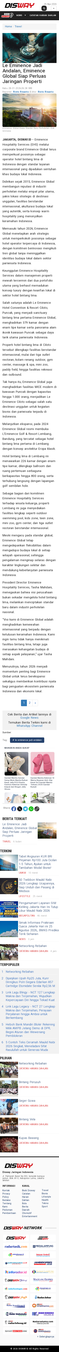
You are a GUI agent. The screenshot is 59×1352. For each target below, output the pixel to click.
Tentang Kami (6, 1205)
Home (8, 26)
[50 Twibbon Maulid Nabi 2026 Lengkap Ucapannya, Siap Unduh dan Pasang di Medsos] (9, 886)
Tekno (45, 1203)
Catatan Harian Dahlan (43, 15)
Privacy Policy (6, 1195)
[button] (29, 47)
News (19, 15)
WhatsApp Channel (29, 726)
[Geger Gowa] (9, 1107)
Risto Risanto (21, 92)
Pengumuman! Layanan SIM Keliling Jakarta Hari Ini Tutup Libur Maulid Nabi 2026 (38, 907)
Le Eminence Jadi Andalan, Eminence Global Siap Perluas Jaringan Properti (19, 830)
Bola (24, 1203)
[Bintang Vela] (9, 1126)
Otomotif (27, 1213)
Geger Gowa (27, 1101)
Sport (45, 1206)
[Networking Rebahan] (9, 952)
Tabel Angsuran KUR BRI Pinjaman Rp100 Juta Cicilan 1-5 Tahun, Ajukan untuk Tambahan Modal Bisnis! (38, 862)
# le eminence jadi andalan (27, 740)
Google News (29, 718)
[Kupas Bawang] (9, 1144)
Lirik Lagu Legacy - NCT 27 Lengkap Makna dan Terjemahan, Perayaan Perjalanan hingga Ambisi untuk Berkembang (28, 1012)
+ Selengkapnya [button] (45, 1336)
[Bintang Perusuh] (9, 1088)
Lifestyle (46, 1197)
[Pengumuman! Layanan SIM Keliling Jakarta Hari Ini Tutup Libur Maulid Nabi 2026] (9, 909)
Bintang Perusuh (30, 1082)
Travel (18, 26)
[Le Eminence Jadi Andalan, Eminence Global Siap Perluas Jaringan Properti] (47, 830)
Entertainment (29, 1216)
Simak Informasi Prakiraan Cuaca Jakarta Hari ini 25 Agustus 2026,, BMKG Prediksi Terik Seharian (39, 928)
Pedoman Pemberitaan (9, 1211)
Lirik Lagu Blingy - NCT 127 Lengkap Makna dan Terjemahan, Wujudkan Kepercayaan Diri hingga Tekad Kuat (28, 996)
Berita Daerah (26, 1208)
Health (45, 1200)
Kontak (6, 1190)
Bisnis (45, 1193)
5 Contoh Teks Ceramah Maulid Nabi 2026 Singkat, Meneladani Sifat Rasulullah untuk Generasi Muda (28, 1046)
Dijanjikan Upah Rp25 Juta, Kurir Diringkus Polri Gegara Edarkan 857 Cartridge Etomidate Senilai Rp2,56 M (28, 982)
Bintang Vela (27, 1119)
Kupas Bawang (29, 1138)
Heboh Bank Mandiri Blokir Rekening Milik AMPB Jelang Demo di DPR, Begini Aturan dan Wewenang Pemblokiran (28, 1030)
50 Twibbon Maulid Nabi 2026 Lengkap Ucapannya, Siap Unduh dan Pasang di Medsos (37, 885)
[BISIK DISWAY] (7, 15)
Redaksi (6, 1200)
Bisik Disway (28, 1190)
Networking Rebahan (33, 946)
